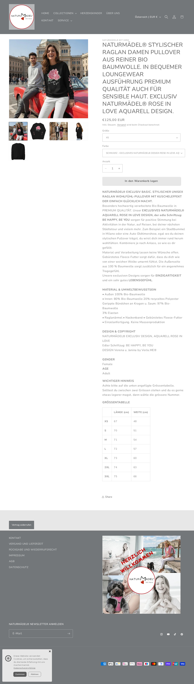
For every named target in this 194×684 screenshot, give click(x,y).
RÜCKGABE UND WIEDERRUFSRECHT (33, 549)
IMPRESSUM (17, 555)
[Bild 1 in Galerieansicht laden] (18, 131)
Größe (105, 130)
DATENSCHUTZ (18, 567)
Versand (121, 124)
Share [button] (108, 496)
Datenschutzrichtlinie (25, 668)
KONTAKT (15, 538)
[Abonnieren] (69, 633)
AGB (12, 561)
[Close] (49, 651)
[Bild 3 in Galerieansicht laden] (58, 131)
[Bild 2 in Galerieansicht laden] (38, 131)
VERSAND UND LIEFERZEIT (26, 543)
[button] (64, 13)
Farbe (105, 146)
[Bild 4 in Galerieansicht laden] (79, 131)
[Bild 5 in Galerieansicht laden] (18, 151)
